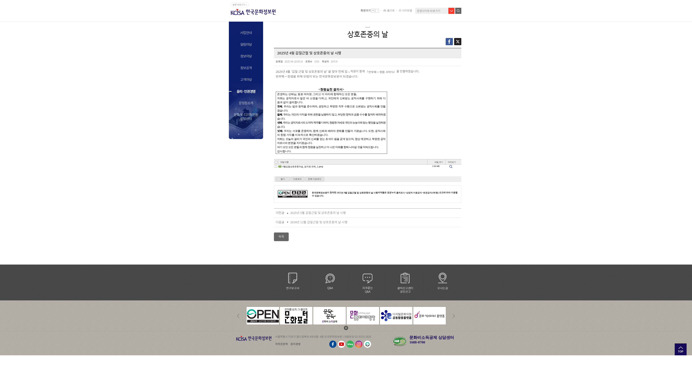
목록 (281, 237)
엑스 (457, 41)
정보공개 (246, 68)
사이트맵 (407, 10)
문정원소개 (246, 103)
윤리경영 (295, 344)
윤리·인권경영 (246, 91)
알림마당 (246, 45)
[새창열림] (263, 316)
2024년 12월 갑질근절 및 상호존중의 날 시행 (318, 222)
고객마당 (246, 80)
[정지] (346, 328)
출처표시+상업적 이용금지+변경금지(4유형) (417, 192)
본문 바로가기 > (240, 4)
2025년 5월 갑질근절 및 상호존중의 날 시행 (318, 213)
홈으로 (391, 10)
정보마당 (246, 56)
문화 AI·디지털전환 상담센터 (246, 117)
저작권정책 (281, 344)
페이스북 (449, 41)
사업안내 (246, 33)
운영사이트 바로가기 (428, 11)
